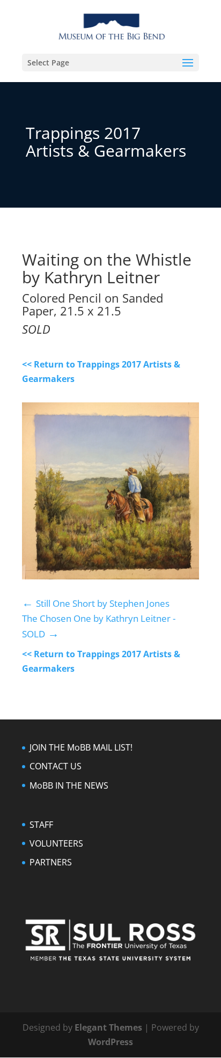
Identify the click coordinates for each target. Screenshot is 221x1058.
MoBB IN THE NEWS (69, 785)
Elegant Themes (108, 1027)
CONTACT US (56, 766)
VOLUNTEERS (56, 843)
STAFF (41, 825)
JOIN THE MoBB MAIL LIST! (81, 747)
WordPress (110, 1042)
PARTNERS (51, 862)
